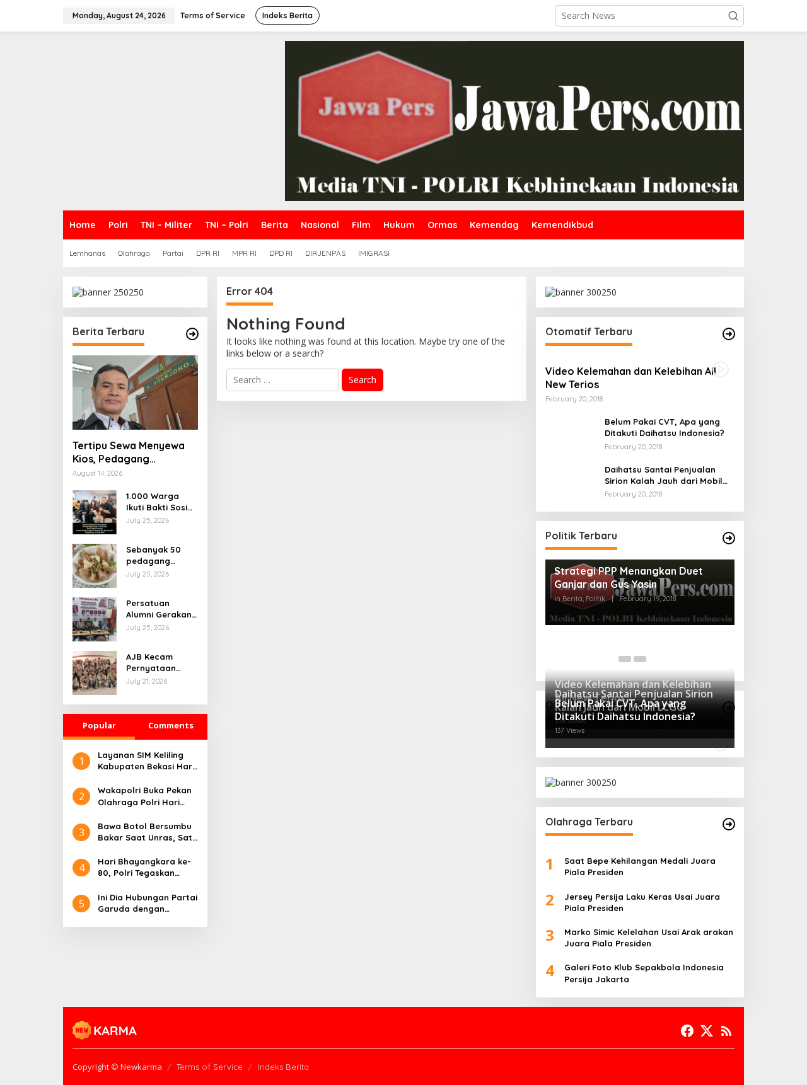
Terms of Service (210, 1067)
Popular (99, 725)
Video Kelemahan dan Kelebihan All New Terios (630, 378)
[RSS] (726, 1031)
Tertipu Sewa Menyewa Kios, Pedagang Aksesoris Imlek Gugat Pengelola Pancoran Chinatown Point (129, 452)
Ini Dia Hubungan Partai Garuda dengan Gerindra (147, 903)
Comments (171, 725)
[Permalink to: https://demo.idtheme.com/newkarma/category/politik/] (728, 538)
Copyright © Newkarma (117, 1066)
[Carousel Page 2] (640, 659)
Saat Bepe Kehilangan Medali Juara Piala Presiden (640, 866)
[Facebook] (687, 1031)
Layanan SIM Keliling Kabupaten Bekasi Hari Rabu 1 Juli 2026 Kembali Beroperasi (146, 761)
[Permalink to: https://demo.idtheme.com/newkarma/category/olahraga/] (728, 824)
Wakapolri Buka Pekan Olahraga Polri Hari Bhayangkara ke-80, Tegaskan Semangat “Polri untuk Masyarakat (145, 796)
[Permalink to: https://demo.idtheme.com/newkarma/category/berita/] (192, 334)
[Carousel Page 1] (624, 659)
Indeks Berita (283, 1067)
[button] (733, 15)
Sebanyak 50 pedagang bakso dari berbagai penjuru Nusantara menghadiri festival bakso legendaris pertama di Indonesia (156, 555)
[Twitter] (707, 1031)
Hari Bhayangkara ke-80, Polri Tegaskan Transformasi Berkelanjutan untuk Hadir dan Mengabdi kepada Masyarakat (144, 867)
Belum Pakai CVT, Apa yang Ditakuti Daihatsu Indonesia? (664, 427)
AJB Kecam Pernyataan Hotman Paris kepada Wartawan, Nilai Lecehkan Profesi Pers (159, 663)
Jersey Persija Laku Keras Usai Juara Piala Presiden (642, 902)
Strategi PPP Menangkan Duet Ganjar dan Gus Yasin (628, 577)
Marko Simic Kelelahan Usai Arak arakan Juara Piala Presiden (648, 937)
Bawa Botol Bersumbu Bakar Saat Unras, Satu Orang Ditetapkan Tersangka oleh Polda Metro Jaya (147, 832)
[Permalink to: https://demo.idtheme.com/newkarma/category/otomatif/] (728, 334)
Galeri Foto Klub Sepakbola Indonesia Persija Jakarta (644, 973)
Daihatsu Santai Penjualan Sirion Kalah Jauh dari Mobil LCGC (664, 475)
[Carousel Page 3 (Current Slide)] (655, 659)
